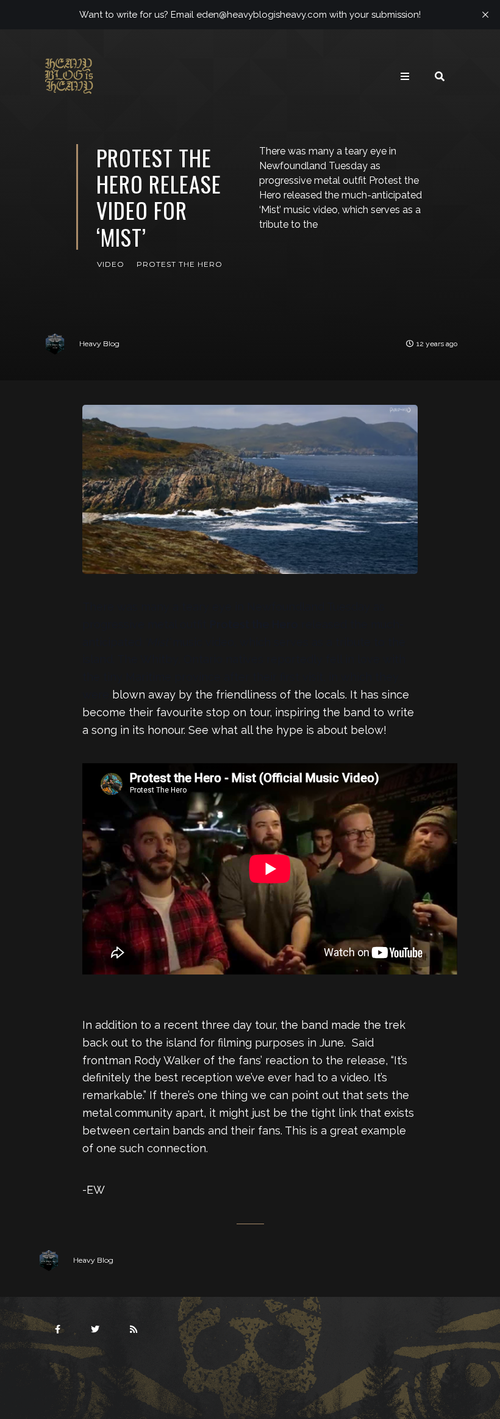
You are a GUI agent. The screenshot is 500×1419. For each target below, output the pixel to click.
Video (110, 264)
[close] (485, 14)
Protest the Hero (180, 264)
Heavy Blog (99, 343)
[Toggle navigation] (405, 76)
